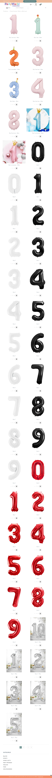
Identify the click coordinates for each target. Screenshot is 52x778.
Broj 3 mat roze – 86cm (38, 69)
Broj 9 (38, 451)
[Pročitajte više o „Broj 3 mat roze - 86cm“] (40, 72)
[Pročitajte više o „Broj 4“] (40, 295)
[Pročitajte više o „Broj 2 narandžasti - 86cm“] (16, 72)
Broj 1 (38, 196)
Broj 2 (38, 228)
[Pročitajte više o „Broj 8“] (40, 422)
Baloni (5, 756)
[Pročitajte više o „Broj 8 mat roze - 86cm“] (16, 136)
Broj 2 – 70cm (38, 673)
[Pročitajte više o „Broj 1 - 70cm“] (16, 677)
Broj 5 (38, 324)
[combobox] (22, 8)
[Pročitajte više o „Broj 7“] (40, 391)
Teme (4, 767)
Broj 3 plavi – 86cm (14, 101)
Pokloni (5, 764)
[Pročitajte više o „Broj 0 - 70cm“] (40, 645)
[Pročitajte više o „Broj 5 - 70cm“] (16, 741)
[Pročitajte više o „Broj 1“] (40, 200)
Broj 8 (38, 419)
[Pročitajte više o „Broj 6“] (40, 359)
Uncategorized (7, 769)
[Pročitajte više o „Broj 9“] (40, 454)
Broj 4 (38, 292)
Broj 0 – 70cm (38, 642)
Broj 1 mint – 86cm (38, 37)
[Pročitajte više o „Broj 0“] (40, 168)
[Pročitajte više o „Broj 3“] (40, 263)
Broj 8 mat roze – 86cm (14, 133)
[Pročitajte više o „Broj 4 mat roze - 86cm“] (40, 104)
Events (5, 758)
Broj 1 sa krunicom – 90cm (37, 133)
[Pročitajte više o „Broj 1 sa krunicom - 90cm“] (40, 136)
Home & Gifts (7, 760)
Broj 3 (38, 260)
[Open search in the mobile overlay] (45, 7)
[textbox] (21, 8)
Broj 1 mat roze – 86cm (14, 37)
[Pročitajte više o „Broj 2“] (40, 232)
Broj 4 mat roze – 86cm (38, 101)
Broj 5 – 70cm (14, 737)
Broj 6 (38, 355)
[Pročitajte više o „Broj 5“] (40, 327)
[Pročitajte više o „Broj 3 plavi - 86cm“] (16, 104)
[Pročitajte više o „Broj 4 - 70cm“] (40, 709)
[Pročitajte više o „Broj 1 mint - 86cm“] (40, 41)
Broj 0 (38, 165)
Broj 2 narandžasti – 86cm (14, 69)
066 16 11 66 (6, 1)
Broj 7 (38, 387)
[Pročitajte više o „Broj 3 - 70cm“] (16, 709)
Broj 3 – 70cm (14, 705)
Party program (7, 762)
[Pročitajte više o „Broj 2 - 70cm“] (40, 677)
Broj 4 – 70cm (38, 705)
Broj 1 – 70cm (14, 673)
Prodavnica (5, 11)
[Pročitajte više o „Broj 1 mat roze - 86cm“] (16, 41)
